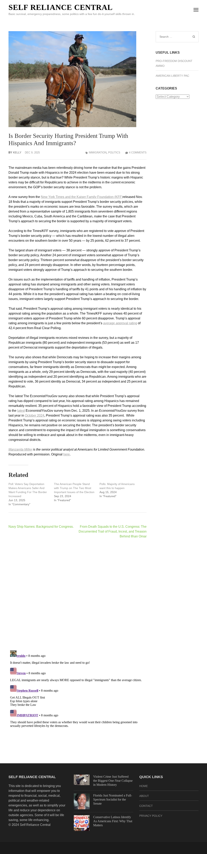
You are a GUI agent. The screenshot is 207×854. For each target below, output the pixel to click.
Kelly (17, 152)
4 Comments (138, 152)
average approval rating (120, 323)
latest (21, 410)
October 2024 (34, 415)
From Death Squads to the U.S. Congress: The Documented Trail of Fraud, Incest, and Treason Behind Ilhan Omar (113, 531)
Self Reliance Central (60, 7)
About (144, 796)
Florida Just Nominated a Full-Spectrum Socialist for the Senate (112, 799)
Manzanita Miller (20, 449)
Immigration (98, 152)
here (66, 454)
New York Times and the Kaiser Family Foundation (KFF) (82, 197)
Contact (146, 805)
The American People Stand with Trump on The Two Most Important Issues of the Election (74, 488)
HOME (143, 786)
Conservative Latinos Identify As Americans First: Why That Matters (112, 821)
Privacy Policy (150, 815)
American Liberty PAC (172, 75)
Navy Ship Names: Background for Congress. (41, 526)
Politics (114, 152)
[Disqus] (77, 594)
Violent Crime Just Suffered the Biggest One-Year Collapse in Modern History (113, 780)
